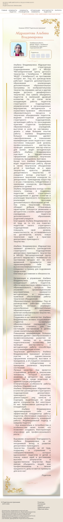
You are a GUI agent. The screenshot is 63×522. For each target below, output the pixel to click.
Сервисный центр (44, 507)
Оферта (40, 506)
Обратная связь (43, 509)
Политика (41, 502)
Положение (41, 504)
